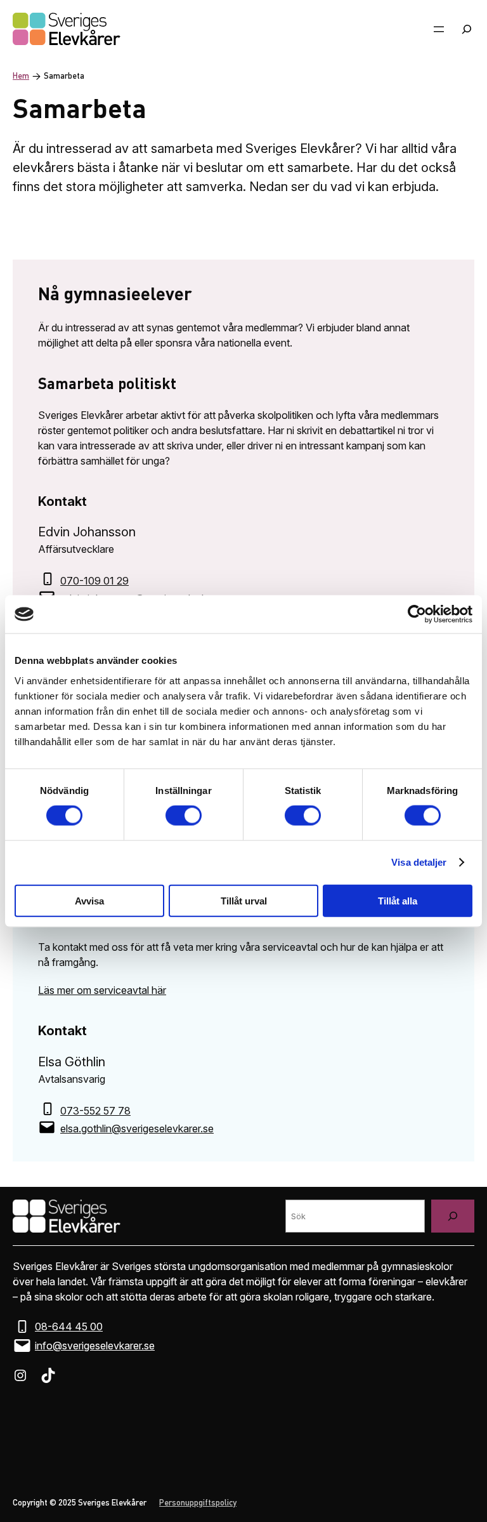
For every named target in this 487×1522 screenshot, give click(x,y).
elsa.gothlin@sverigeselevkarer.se (137, 1128)
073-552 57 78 (95, 1110)
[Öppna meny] (438, 29)
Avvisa (89, 900)
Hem (21, 76)
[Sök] (452, 1216)
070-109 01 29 (94, 580)
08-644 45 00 (69, 1326)
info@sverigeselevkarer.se (95, 1345)
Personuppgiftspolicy (198, 1503)
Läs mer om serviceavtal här (102, 990)
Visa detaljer (418, 862)
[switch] (184, 815)
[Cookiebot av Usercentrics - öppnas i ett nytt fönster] (416, 614)
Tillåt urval (244, 900)
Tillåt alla (397, 900)
